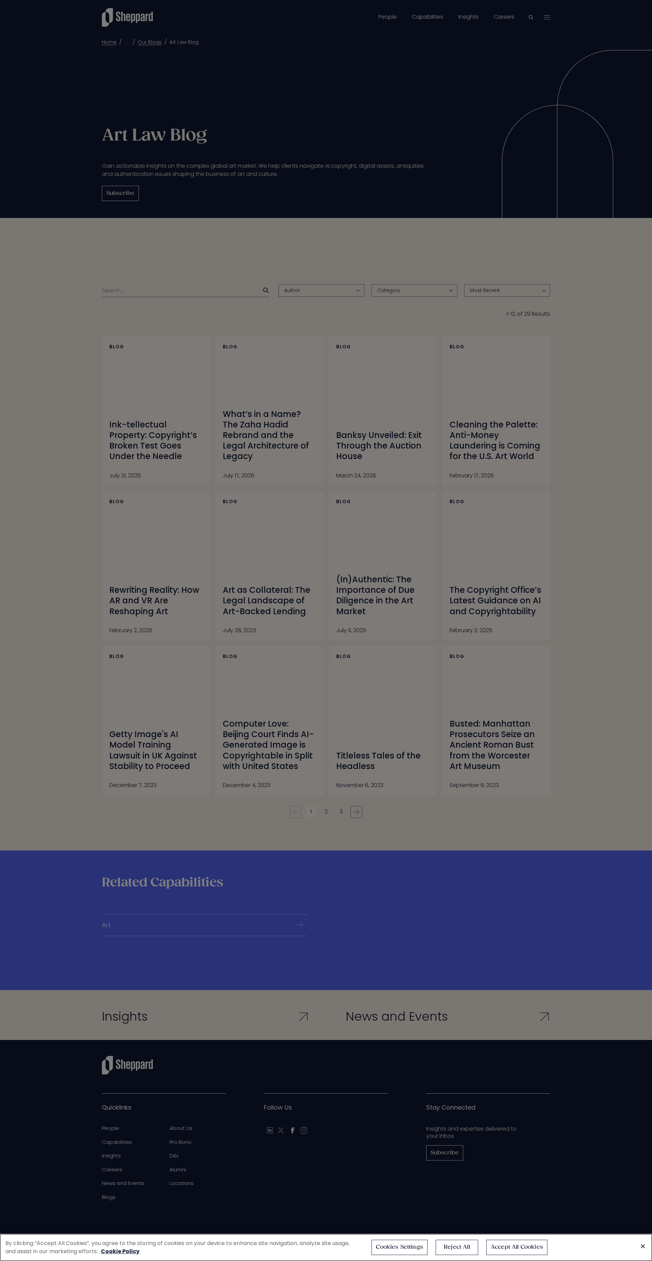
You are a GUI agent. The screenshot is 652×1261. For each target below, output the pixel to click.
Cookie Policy (120, 1251)
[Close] (642, 1246)
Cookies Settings (399, 1247)
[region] (326, 1247)
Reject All (457, 1247)
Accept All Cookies (517, 1247)
